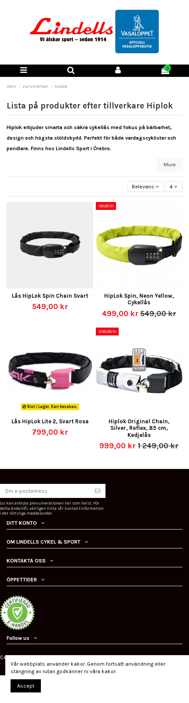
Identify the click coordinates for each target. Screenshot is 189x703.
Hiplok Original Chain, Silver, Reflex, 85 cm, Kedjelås (139, 428)
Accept (25, 686)
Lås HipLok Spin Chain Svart (50, 295)
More (170, 165)
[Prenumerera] (97, 491)
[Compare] (45, 286)
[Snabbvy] (55, 286)
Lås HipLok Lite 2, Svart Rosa (50, 421)
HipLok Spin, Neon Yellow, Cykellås (139, 299)
